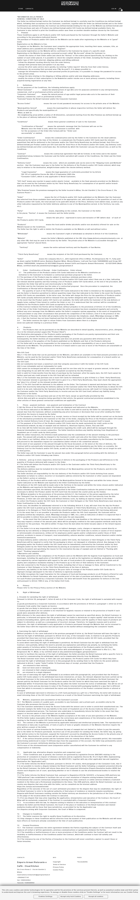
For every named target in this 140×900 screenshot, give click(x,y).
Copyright (57, 862)
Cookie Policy (58, 870)
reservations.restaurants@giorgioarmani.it (33, 875)
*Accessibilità (82, 862)
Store (20, 9)
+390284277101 (23, 877)
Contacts (29, 9)
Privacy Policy (58, 867)
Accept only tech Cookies (70, 896)
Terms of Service (59, 864)
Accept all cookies (96, 896)
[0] (119, 9)
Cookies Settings (45, 896)
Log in (113, 9)
